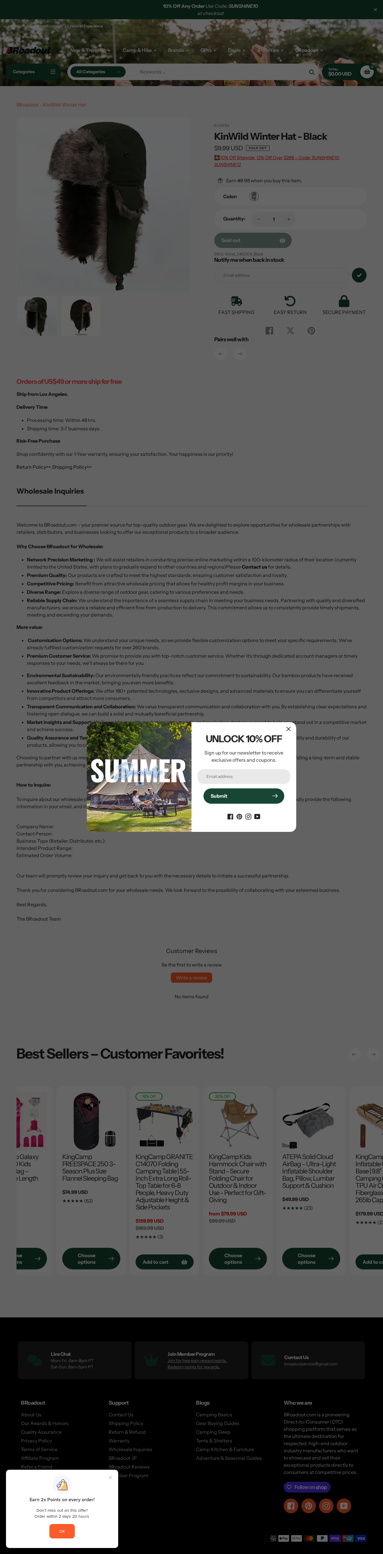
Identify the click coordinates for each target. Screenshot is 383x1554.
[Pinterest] (239, 816)
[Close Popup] (288, 729)
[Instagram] (248, 816)
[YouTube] (257, 816)
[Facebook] (230, 816)
